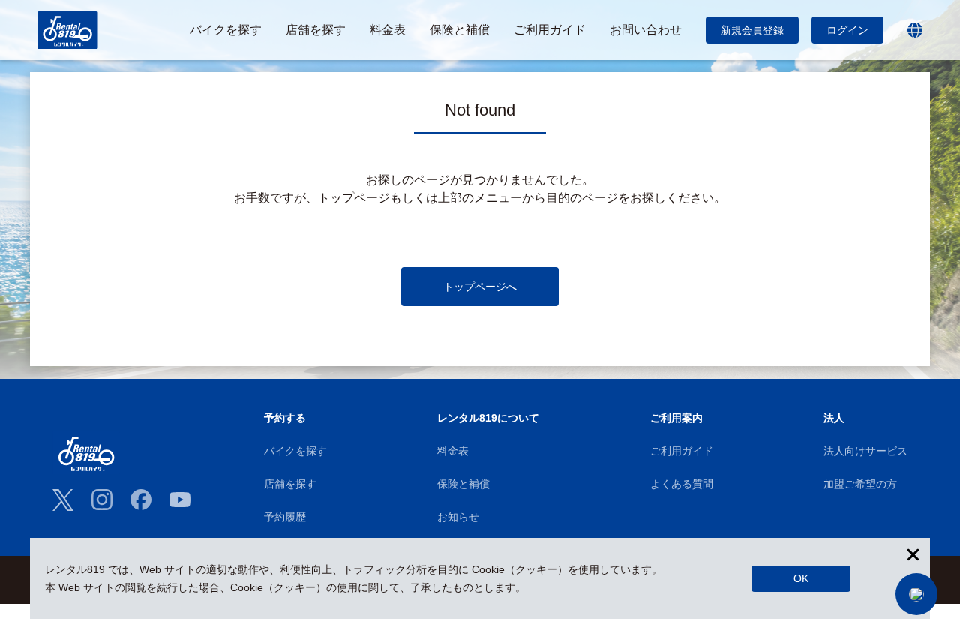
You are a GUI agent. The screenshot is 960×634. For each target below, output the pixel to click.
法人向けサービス (866, 451)
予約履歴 (285, 517)
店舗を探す (290, 484)
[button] (917, 594)
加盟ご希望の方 (860, 484)
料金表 (453, 451)
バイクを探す (295, 451)
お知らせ (458, 517)
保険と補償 (463, 484)
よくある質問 (681, 484)
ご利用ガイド (681, 451)
